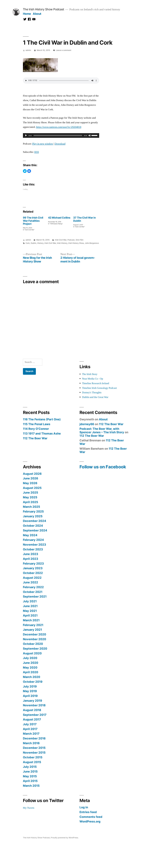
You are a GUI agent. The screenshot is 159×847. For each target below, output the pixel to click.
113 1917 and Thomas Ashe (42, 433)
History (40, 243)
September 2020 (35, 648)
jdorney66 (87, 424)
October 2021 (32, 592)
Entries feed (88, 812)
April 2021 (30, 615)
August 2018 (32, 710)
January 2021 (32, 629)
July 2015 (30, 766)
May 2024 (30, 535)
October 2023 (33, 549)
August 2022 (32, 577)
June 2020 (30, 662)
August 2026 (32, 473)
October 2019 (32, 681)
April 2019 (30, 696)
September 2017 (34, 715)
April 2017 (30, 729)
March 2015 (31, 785)
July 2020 (30, 658)
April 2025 (30, 502)
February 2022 (33, 587)
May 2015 (30, 776)
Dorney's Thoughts (91, 392)
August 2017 (32, 719)
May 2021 (30, 611)
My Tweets (28, 807)
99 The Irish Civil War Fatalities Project (33, 220)
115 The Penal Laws (36, 424)
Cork (28, 243)
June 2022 (30, 582)
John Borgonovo (92, 243)
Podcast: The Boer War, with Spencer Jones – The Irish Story (102, 430)
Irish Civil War (60, 240)
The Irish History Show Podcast (43, 9)
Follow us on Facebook (103, 466)
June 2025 (30, 492)
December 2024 (34, 521)
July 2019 (30, 686)
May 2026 (30, 483)
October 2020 (33, 644)
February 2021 (33, 625)
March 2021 (31, 620)
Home (27, 13)
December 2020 (34, 634)
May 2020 (30, 667)
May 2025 (30, 497)
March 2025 (31, 506)
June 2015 (30, 771)
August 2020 (32, 653)
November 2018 (34, 705)
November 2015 (34, 752)
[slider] (94, 135)
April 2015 (30, 781)
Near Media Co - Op (92, 378)
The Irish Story (89, 374)
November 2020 (34, 639)
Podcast (71, 240)
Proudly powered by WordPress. (64, 838)
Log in (84, 807)
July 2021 (30, 601)
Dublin (33, 243)
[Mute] (89, 135)
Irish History (62, 243)
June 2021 (30, 606)
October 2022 (33, 573)
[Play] (26, 135)
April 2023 (30, 558)
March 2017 (31, 733)
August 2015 (32, 762)
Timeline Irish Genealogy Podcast (99, 388)
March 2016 (31, 743)
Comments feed (91, 817)
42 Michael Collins (59, 217)
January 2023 (32, 568)
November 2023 (34, 544)
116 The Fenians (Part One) (42, 419)
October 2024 (33, 525)
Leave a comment (63, 50)
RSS (36, 152)
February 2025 (33, 511)
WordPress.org (90, 821)
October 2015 (32, 757)
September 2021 (35, 596)
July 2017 (30, 724)
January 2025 (32, 516)
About (37, 13)
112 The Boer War (35, 438)
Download (60, 143)
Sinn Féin (79, 240)
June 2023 (30, 554)
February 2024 (33, 540)
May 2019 (30, 691)
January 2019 (32, 700)
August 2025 (32, 488)
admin (28, 50)
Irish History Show (76, 243)
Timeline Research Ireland (95, 383)
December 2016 (34, 738)
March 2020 (31, 677)
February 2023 (33, 563)
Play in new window (42, 143)
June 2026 (30, 478)
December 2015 (34, 748)
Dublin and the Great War (95, 397)
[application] (61, 135)
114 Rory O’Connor (36, 428)
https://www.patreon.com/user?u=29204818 (58, 127)
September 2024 (35, 530)
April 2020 (30, 672)
